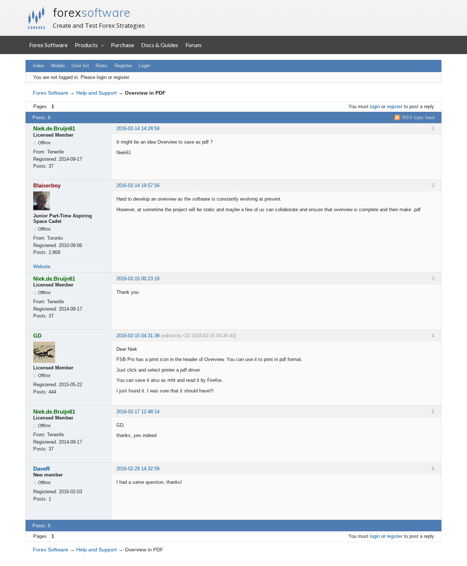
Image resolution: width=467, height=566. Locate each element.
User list (80, 65)
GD (37, 336)
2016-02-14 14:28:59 (137, 128)
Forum (193, 44)
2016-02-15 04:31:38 (137, 335)
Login (144, 65)
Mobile (58, 65)
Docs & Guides (159, 44)
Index (39, 65)
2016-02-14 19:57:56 (137, 185)
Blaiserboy (47, 185)
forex (91, 12)
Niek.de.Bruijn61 (54, 128)
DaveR (41, 469)
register (394, 106)
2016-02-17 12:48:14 (137, 411)
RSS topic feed (418, 117)
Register (123, 65)
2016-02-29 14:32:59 (137, 468)
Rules (102, 65)
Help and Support (96, 93)
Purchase (122, 44)
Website (41, 266)
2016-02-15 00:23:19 (137, 278)
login (375, 106)
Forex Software (48, 44)
